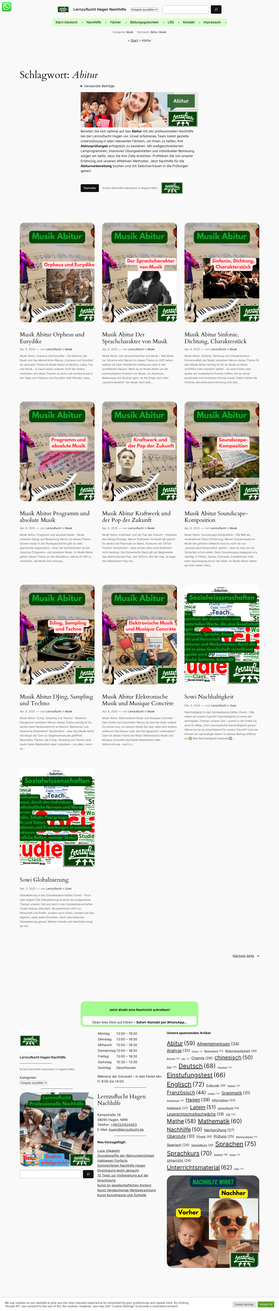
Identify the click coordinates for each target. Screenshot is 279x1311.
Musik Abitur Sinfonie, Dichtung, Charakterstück (215, 338)
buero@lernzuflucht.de (126, 1130)
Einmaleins (225, 1067)
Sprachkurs (189, 1153)
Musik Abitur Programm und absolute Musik (55, 517)
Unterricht (179, 1160)
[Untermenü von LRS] (179, 22)
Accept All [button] (266, 1304)
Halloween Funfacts (112, 1160)
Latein (203, 1107)
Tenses (234, 1155)
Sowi (233, 705)
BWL (185, 1059)
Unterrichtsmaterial (199, 1167)
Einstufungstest (196, 1075)
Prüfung (224, 1136)
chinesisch (233, 1057)
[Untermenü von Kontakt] (199, 22)
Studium (221, 1154)
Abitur (154, 32)
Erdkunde (215, 1085)
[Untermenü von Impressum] (226, 22)
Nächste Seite (246, 956)
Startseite (90, 188)
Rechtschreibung (247, 1137)
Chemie (202, 1058)
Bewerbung (213, 1051)
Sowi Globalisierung (44, 880)
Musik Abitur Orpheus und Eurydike (52, 338)
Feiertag (233, 1085)
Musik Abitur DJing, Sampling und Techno (56, 700)
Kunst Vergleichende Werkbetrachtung (126, 1190)
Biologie (173, 1058)
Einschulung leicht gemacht (118, 1170)
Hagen (198, 1099)
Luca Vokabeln (108, 1151)
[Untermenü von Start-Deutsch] (82, 22)
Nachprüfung (219, 1130)
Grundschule (175, 1100)
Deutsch (197, 1066)
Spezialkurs (202, 1145)
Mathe (181, 1121)
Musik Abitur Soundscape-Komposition (216, 517)
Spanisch (178, 1145)
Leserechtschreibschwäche (195, 1114)
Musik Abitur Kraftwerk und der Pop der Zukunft (136, 517)
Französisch (186, 1092)
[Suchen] (216, 9)
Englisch (185, 1084)
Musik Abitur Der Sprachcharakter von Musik (134, 338)
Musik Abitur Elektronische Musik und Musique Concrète (138, 700)
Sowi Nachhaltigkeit (208, 697)
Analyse (178, 1050)
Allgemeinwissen (218, 1043)
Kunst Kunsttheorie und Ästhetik (121, 1195)
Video (239, 1169)
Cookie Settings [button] (244, 1304)
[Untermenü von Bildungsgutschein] (164, 22)
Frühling (214, 1093)
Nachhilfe (184, 1129)
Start (134, 40)
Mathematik (220, 1121)
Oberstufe (181, 1136)
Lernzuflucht (53, 349)
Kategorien (28, 1077)
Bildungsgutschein (241, 1051)
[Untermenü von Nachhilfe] (106, 22)
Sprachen (235, 1144)
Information (224, 1100)
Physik (204, 1136)
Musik (129, 32)
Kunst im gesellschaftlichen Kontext (124, 1185)
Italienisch (177, 1108)
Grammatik (235, 1093)
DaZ (172, 1067)
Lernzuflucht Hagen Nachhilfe (99, 9)
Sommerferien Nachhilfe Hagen (121, 1165)
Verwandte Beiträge (99, 86)
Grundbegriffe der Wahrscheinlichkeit (125, 1156)
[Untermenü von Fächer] (126, 22)
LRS (231, 1114)
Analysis (197, 1051)
